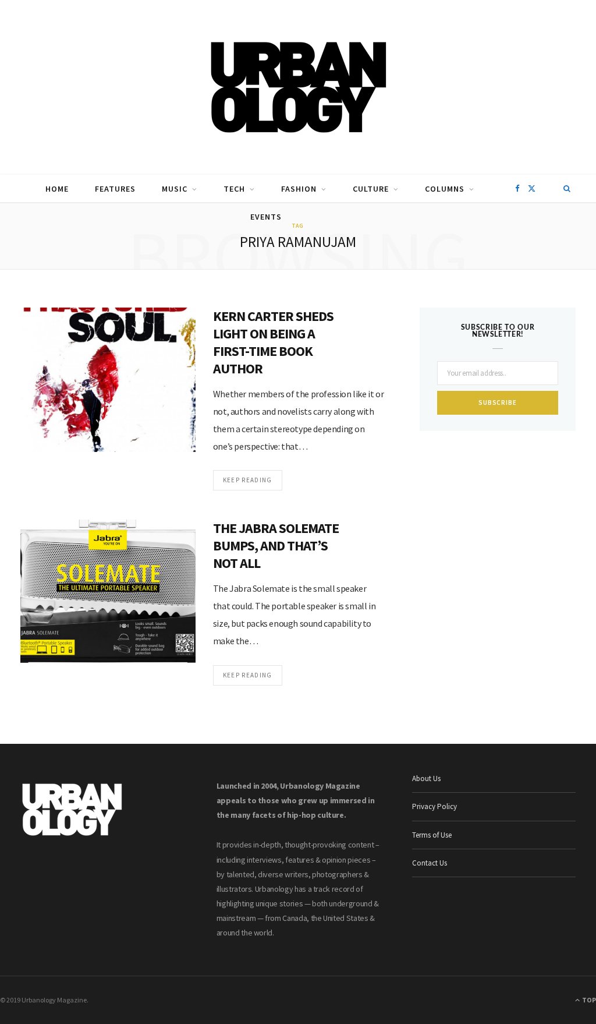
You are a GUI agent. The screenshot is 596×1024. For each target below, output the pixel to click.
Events (266, 216)
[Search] (567, 189)
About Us (426, 778)
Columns (444, 188)
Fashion (299, 188)
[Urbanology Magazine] (298, 87)
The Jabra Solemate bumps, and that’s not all (276, 545)
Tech (234, 188)
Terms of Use (432, 835)
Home (57, 188)
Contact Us (429, 863)
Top (588, 999)
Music (174, 188)
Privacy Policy (434, 806)
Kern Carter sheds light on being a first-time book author (273, 342)
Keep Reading (247, 480)
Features (115, 188)
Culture (371, 188)
